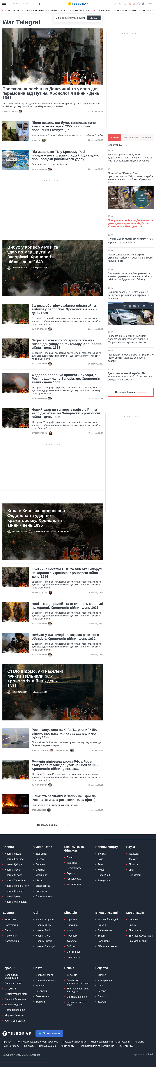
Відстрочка (135, 930)
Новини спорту (106, 846)
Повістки (133, 919)
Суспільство (42, 846)
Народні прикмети (46, 980)
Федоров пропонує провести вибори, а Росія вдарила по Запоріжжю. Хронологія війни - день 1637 (66, 378)
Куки (81, 18)
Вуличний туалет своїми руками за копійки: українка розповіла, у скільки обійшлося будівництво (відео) (130, 276)
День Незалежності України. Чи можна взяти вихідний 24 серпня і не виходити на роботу (130, 376)
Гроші (70, 857)
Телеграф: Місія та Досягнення (96, 1046)
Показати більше (47, 825)
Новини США (43, 925)
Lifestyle (70, 912)
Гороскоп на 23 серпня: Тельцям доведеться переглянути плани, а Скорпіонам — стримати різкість (128, 339)
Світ (36, 912)
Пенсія (69, 968)
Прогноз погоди (44, 896)
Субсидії (40, 869)
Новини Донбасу (14, 891)
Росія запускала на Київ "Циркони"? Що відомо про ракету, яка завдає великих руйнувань (64, 733)
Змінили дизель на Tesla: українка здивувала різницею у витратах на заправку (128, 295)
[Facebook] (115, 3)
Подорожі (72, 935)
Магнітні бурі (74, 952)
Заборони (41, 991)
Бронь (132, 925)
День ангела (43, 996)
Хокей (101, 869)
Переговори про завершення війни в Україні (31, 10)
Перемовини (105, 930)
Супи (100, 985)
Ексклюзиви (104, 10)
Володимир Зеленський (11, 976)
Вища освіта (43, 886)
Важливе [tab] (146, 137)
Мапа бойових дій (108, 919)
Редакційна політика (74, 1041)
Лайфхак (72, 946)
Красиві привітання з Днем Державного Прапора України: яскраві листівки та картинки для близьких (130, 157)
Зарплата (41, 853)
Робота (40, 859)
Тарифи (71, 873)
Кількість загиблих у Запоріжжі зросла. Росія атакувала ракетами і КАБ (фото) (64, 798)
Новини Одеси (13, 869)
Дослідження (12, 941)
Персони (8, 968)
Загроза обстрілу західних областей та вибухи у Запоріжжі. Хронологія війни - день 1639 (64, 309)
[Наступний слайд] (153, 10)
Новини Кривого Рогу (17, 886)
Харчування (11, 925)
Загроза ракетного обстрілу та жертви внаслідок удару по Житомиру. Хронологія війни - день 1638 (67, 343)
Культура (72, 941)
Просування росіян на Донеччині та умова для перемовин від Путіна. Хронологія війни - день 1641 (50, 93)
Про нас (7, 1041)
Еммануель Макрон (16, 994)
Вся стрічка (115, 145)
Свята (37, 968)
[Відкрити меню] (4, 3)
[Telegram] (124, 3)
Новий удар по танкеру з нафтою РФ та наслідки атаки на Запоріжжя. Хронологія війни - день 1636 (66, 413)
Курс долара (74, 878)
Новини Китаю (44, 941)
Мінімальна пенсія (77, 997)
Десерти (102, 991)
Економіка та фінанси (74, 848)
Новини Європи (45, 919)
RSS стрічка (126, 1046)
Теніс (101, 864)
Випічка (102, 975)
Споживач (72, 925)
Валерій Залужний (15, 999)
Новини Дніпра (13, 864)
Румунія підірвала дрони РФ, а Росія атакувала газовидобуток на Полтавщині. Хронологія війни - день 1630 (66, 765)
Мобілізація (135, 912)
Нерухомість (74, 868)
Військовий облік (138, 941)
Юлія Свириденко (15, 1020)
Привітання (73, 957)
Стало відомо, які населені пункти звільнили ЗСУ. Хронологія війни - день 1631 (35, 678)
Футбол (102, 853)
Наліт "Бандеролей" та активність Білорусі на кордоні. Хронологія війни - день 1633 (67, 605)
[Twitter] (134, 4)
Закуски (102, 1001)
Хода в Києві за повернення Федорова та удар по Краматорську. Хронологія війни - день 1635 (36, 518)
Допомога (41, 891)
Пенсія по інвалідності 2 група (78, 981)
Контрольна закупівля (77, 10)
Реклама (139, 1041)
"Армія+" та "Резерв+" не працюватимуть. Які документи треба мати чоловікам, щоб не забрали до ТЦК (130, 178)
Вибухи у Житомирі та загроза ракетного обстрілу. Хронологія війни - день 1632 (65, 636)
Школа (39, 880)
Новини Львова (13, 875)
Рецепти (101, 968)
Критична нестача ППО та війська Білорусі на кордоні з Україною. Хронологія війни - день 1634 (67, 572)
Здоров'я (9, 912)
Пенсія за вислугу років (77, 1003)
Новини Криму (13, 896)
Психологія (11, 935)
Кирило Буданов (14, 1004)
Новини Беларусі (45, 946)
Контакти (29, 1046)
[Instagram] (138, 3)
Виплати (40, 864)
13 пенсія (72, 975)
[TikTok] (143, 3)
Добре (93, 18)
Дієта (8, 930)
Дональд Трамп (13, 983)
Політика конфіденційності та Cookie (37, 1041)
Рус (151, 3)
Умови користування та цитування (110, 1041)
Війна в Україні (106, 912)
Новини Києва (13, 853)
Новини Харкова (14, 859)
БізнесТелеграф (126, 10)
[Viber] (119, 4)
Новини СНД (43, 935)
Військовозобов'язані (141, 935)
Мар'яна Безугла (14, 1015)
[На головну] (78, 3)
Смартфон (135, 875)
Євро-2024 (104, 875)
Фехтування (104, 880)
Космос (133, 859)
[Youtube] (129, 3)
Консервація (105, 980)
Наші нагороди (10, 1046)
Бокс (100, 859)
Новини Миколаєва (16, 901)
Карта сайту (67, 1046)
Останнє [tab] (114, 137)
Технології (134, 853)
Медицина (41, 875)
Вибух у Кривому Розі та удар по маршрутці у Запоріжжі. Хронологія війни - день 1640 (32, 254)
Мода (70, 930)
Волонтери (104, 941)
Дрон (131, 869)
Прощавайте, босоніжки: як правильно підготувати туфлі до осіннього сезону (131, 357)
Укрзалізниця (74, 884)
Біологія (133, 864)
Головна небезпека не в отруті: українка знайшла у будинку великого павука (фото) (130, 257)
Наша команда (47, 1046)
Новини (8, 846)
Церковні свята (44, 975)
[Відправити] (39, 3)
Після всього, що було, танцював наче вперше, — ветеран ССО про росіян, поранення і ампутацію (64, 126)
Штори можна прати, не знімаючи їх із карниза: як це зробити (131, 240)
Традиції (40, 985)
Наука (130, 846)
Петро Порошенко (15, 1010)
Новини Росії (43, 930)
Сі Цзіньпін (11, 988)
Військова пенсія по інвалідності (78, 990)
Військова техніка (108, 946)
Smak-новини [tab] (130, 137)
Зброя (101, 935)
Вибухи (102, 925)
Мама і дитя (11, 919)
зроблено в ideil (144, 1054)
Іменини (40, 1001)
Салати (102, 996)
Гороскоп (72, 919)
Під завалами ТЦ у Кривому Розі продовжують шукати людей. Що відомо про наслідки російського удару (65, 155)
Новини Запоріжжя (15, 880)
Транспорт (72, 862)
